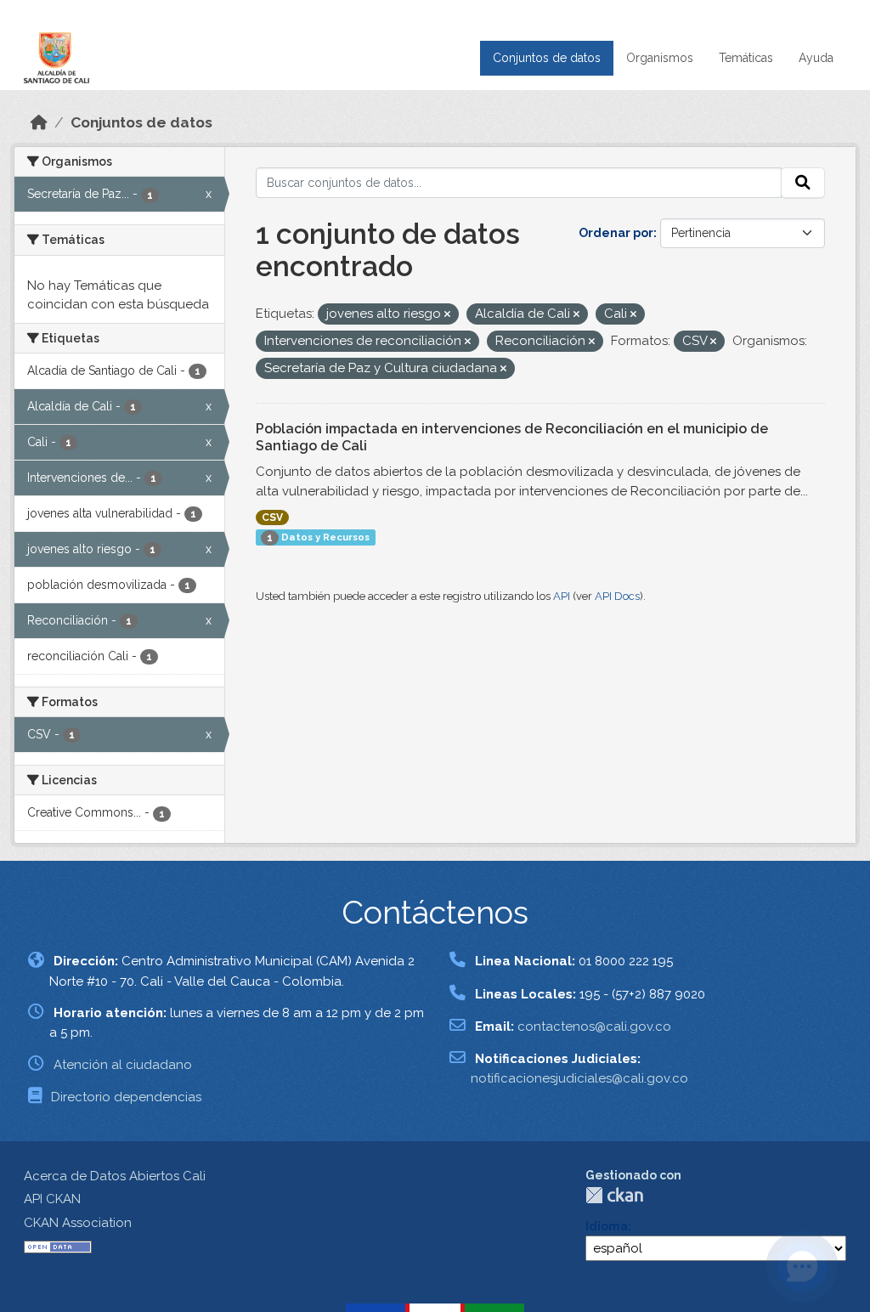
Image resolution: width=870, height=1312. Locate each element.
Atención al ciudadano (123, 1064)
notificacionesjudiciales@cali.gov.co (579, 1078)
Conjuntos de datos (547, 58)
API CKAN (52, 1199)
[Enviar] (803, 182)
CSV (272, 517)
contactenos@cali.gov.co (594, 1026)
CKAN (614, 1195)
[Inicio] (39, 122)
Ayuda (816, 58)
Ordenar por (616, 233)
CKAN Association (78, 1222)
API (561, 596)
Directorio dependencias (126, 1097)
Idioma (606, 1226)
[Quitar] (447, 314)
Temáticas (746, 58)
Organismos (659, 58)
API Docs (617, 596)
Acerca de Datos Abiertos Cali (115, 1176)
